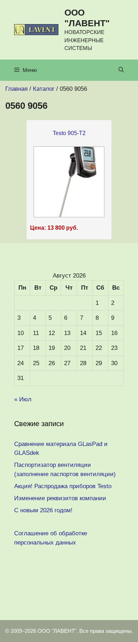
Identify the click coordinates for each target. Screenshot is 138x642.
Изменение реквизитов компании (60, 498)
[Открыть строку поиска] (121, 70)
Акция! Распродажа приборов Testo (62, 486)
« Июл (22, 399)
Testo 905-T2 (69, 133)
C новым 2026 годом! (43, 510)
